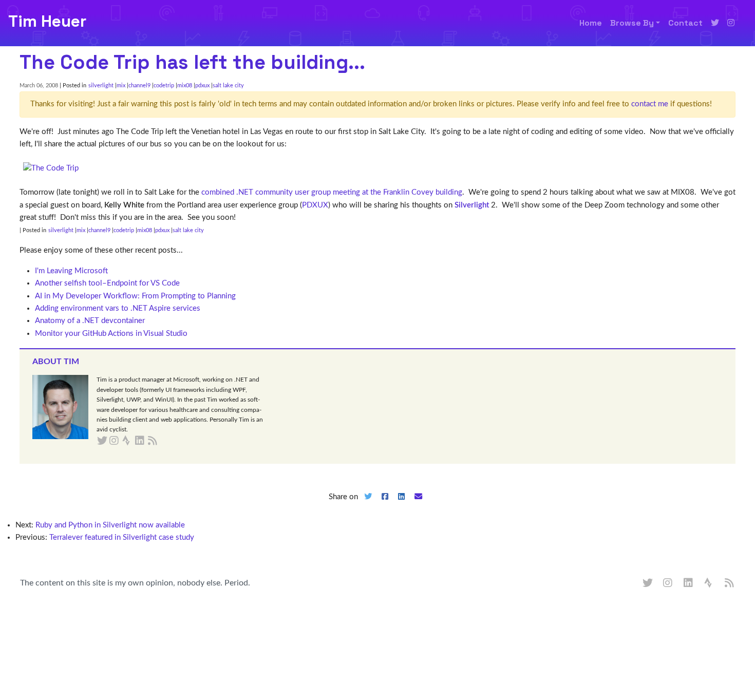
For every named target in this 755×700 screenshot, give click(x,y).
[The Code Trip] (51, 168)
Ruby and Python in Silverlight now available (110, 525)
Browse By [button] (632, 22)
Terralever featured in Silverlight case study (121, 537)
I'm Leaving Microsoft (71, 271)
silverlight (101, 85)
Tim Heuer (47, 21)
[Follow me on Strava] (709, 583)
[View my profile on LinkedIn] (689, 583)
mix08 (184, 85)
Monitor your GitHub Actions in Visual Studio (111, 333)
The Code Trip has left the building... (192, 62)
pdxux (202, 85)
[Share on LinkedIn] (401, 505)
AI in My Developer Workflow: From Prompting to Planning (135, 296)
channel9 (139, 85)
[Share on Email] (418, 505)
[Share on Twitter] (367, 505)
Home (590, 22)
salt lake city (228, 85)
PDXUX (315, 205)
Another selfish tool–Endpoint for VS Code (107, 283)
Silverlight (472, 205)
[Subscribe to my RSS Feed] (164, 441)
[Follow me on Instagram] (731, 23)
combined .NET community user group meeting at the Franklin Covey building (331, 192)
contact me (649, 104)
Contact (685, 22)
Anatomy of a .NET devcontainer (90, 321)
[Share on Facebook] (385, 505)
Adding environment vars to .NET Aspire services (117, 308)
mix (121, 85)
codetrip (164, 85)
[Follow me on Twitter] (715, 23)
